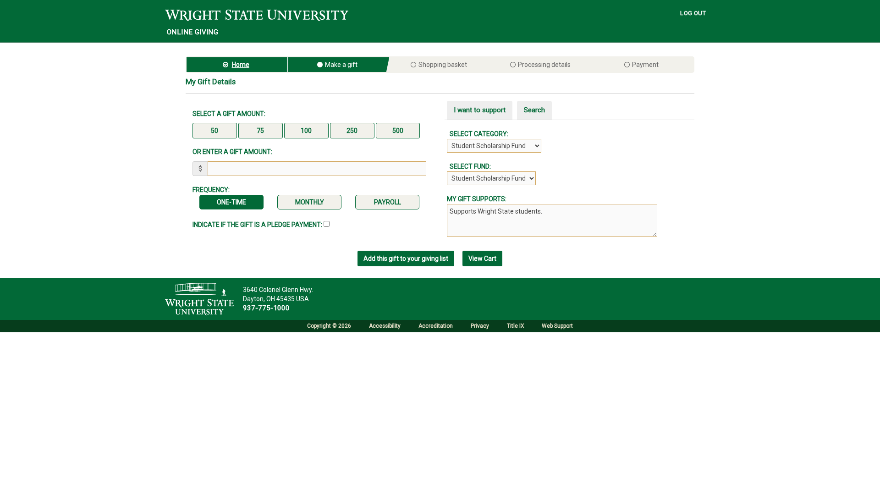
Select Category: (477, 134)
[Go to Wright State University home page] (256, 15)
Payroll (387, 202)
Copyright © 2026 (329, 326)
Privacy (480, 326)
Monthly (309, 202)
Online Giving (192, 32)
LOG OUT (693, 13)
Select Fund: (469, 166)
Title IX (515, 326)
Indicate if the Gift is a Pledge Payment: (258, 224)
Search (534, 110)
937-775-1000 (266, 308)
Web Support (557, 326)
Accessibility (385, 326)
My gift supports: (476, 199)
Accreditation (435, 326)
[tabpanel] (570, 157)
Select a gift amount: (228, 113)
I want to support (480, 110)
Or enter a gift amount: (232, 151)
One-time (231, 202)
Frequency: (211, 189)
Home (240, 64)
